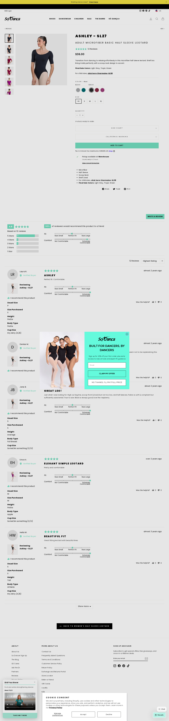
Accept (83, 714)
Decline (109, 714)
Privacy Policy (55, 707)
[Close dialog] (127, 334)
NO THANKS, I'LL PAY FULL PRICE (107, 382)
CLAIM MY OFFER (107, 374)
